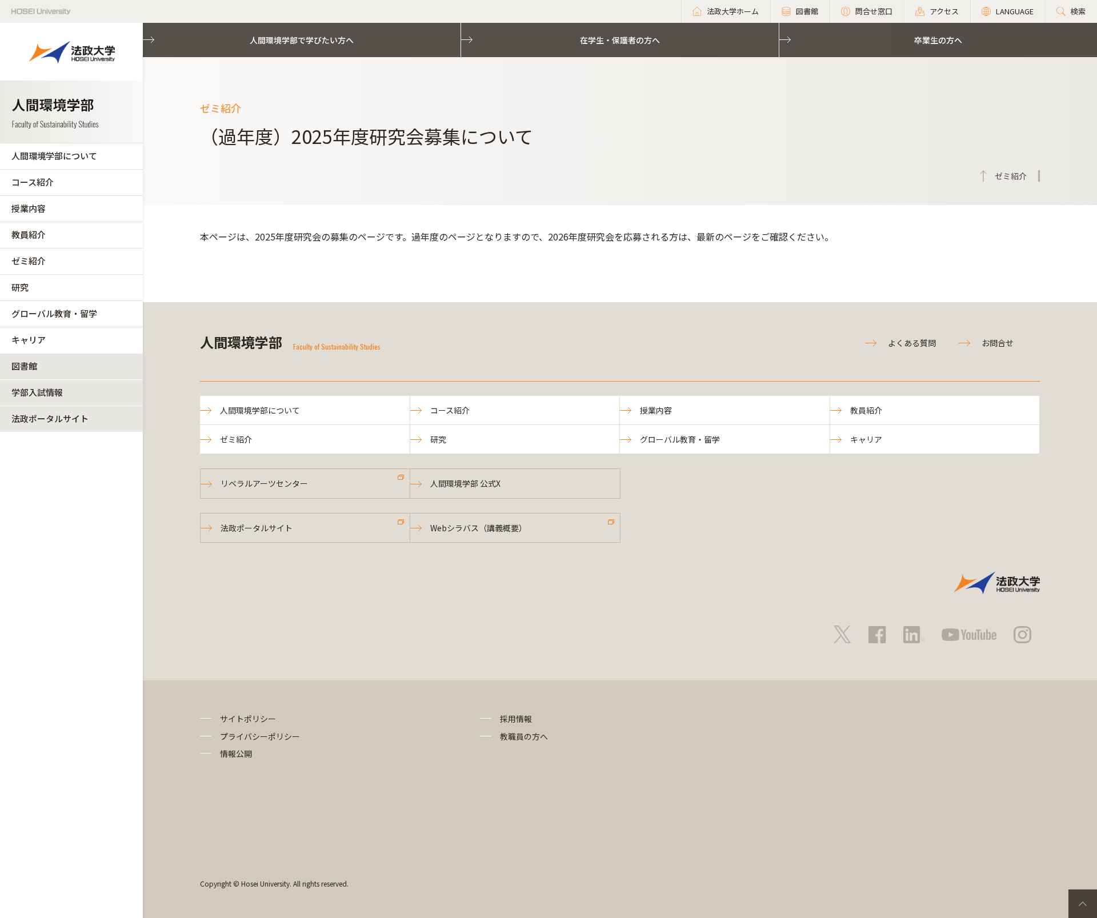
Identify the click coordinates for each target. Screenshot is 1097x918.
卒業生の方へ (938, 40)
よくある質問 (912, 342)
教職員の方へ (524, 736)
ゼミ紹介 (28, 261)
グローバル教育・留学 (54, 313)
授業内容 (28, 208)
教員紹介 (28, 234)
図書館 (24, 366)
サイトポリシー (248, 718)
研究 (20, 287)
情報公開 (236, 753)
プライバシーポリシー (260, 736)
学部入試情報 (37, 392)
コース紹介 (32, 182)
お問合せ (998, 342)
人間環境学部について (54, 156)
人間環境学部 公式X (465, 483)
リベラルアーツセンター (264, 483)
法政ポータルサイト (50, 418)
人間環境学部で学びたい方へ (302, 40)
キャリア (28, 340)
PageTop (1082, 903)
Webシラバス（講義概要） (478, 528)
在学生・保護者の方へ (620, 40)
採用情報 (516, 718)
